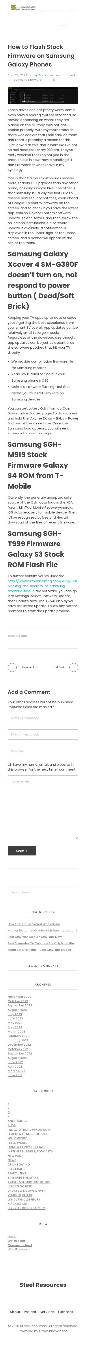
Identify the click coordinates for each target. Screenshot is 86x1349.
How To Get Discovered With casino (34, 924)
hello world (18, 1138)
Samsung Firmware (28, 80)
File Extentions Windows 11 (29, 1130)
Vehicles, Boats (20, 1195)
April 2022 (15, 1066)
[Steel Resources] (23, 7)
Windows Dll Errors (24, 1199)
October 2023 (18, 1001)
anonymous (17, 1121)
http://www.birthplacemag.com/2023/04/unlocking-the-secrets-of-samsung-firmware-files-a (43, 586)
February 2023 (18, 1036)
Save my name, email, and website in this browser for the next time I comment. (42, 767)
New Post (15, 1156)
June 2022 (15, 1062)
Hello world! (18, 1143)
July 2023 (15, 1014)
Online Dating (19, 1164)
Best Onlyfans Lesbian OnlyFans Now (35, 937)
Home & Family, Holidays (26, 1147)
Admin (43, 75)
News (12, 1160)
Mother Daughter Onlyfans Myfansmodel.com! (42, 930)
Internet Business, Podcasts (30, 1151)
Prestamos (16, 1169)
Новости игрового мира (26, 1208)
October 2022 (18, 1049)
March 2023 (16, 1031)
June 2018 (15, 1075)
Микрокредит (18, 1204)
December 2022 (19, 1044)
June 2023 (15, 1018)
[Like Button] (50, 80)
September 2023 (20, 1005)
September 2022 (20, 1053)
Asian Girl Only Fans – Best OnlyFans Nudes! (40, 950)
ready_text (17, 1173)
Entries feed (16, 1241)
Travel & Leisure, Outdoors (29, 1182)
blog (12, 1125)
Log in (12, 1236)
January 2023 (18, 1040)
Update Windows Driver (26, 1191)
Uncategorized (20, 1186)
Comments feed (20, 1245)
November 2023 (19, 997)
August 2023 (17, 1010)
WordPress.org (19, 1249)
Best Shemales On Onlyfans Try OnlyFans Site (41, 943)
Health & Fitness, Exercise (28, 1134)
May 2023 (15, 1023)
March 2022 (16, 1071)
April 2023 (15, 1027)
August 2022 (17, 1058)
